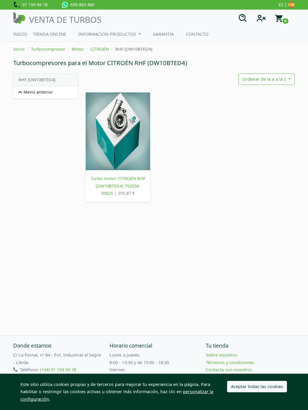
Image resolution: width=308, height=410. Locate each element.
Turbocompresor (48, 49)
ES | (283, 5)
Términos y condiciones (230, 362)
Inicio (20, 34)
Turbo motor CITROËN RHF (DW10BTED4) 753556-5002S (118, 186)
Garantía (163, 34)
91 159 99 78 (34, 5)
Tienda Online (49, 34)
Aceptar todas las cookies (257, 386)
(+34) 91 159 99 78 (58, 369)
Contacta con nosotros (229, 369)
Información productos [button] (107, 34)
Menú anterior (37, 92)
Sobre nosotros (221, 355)
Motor (78, 49)
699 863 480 (81, 5)
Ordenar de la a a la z (264, 79)
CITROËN (100, 49)
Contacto (197, 34)
